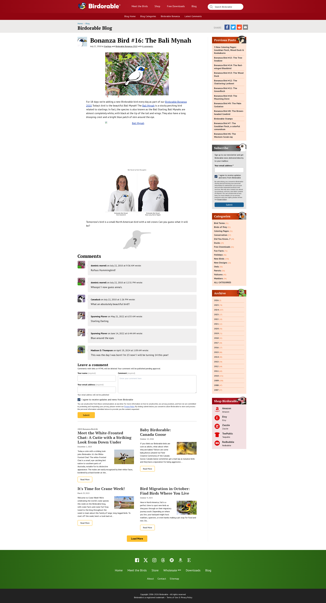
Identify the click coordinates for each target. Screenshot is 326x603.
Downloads (176, 6)
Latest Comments (193, 16)
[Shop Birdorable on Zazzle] (172, 560)
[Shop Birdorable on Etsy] (189, 560)
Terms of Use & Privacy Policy (179, 597)
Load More (137, 538)
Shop (157, 6)
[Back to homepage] (104, 6)
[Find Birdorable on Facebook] (137, 560)
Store (155, 570)
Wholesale (172, 570)
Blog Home (129, 16)
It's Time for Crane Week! (101, 488)
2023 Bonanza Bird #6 (88, 429)
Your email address (91, 384)
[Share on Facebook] (227, 27)
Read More (85, 479)
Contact (162, 578)
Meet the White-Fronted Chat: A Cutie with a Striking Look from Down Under (104, 437)
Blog (194, 6)
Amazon (226, 408)
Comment (126, 373)
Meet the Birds (140, 6)
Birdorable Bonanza (170, 16)
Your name (87, 373)
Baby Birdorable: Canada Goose (155, 432)
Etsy (224, 416)
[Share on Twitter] (233, 27)
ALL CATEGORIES (222, 282)
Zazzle (226, 425)
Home (80, 23)
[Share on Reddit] (239, 27)
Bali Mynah (148, 105)
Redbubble (228, 442)
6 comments (147, 46)
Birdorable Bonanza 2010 (126, 46)
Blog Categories (148, 16)
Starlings (107, 46)
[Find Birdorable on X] (146, 560)
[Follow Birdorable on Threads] (163, 560)
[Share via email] (245, 27)
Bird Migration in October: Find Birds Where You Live (165, 491)
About (150, 578)
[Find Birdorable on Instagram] (154, 560)
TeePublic (227, 433)
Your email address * (224, 165)
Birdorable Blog (95, 28)
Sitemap (174, 578)
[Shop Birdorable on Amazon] (180, 560)
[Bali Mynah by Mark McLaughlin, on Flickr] (137, 142)
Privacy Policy (129, 406)
